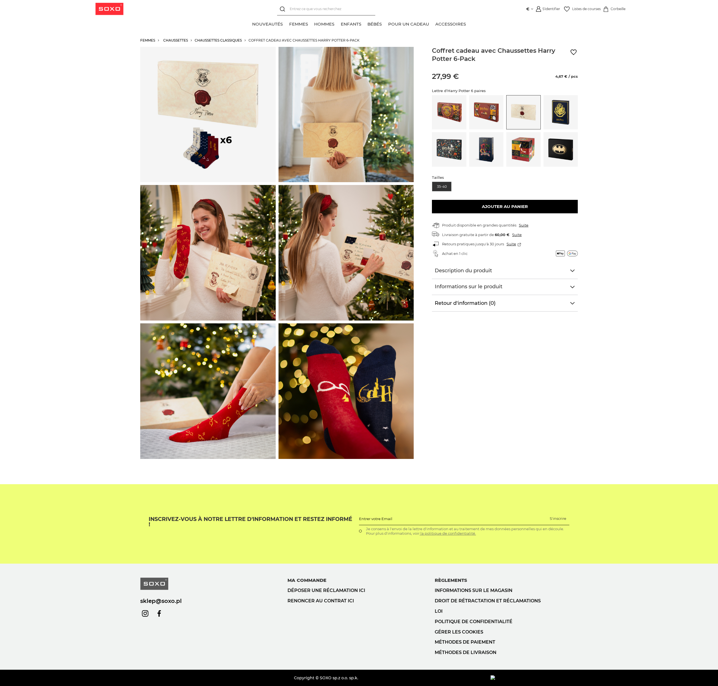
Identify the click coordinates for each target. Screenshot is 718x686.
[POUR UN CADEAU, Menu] (432, 23)
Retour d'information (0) (465, 303)
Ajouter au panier (505, 206)
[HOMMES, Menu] (337, 23)
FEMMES (147, 40)
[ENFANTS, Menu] (364, 23)
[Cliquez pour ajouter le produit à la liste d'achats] (573, 52)
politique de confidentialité (473, 621)
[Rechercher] (283, 9)
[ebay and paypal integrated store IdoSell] (534, 677)
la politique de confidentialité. (448, 533)
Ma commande (306, 580)
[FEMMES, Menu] (311, 23)
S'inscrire (558, 518)
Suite (523, 225)
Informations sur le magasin (473, 590)
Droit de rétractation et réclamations (488, 600)
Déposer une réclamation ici (326, 590)
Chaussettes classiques (218, 40)
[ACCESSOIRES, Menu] (469, 23)
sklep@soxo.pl (161, 601)
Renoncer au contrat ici (320, 600)
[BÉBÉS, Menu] (384, 23)
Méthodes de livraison (465, 652)
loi (439, 611)
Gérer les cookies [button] (459, 632)
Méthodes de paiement (465, 642)
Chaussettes (175, 40)
